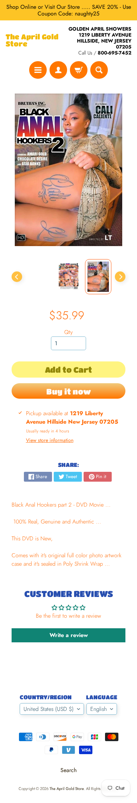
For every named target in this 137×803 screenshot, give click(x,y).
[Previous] (17, 276)
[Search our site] (99, 70)
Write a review (69, 635)
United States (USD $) (49, 709)
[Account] (58, 70)
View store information (49, 440)
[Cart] (78, 70)
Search (68, 770)
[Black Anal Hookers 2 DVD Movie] (98, 276)
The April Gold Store (32, 40)
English (98, 709)
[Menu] (38, 70)
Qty (68, 332)
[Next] (120, 276)
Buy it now (68, 391)
